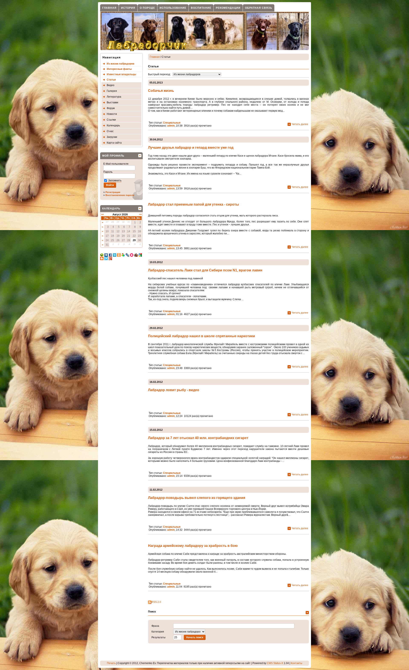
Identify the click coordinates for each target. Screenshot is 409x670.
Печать (111, 663)
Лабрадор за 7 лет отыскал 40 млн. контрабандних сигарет (198, 438)
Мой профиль (113, 155)
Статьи (111, 79)
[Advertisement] (117, 333)
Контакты (296, 663)
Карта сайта (114, 142)
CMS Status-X (275, 663)
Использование (173, 7)
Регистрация (112, 192)
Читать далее (300, 123)
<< (102, 214)
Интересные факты (119, 69)
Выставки (112, 102)
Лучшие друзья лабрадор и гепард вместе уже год (190, 147)
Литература (114, 96)
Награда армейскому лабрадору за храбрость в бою (193, 546)
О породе (147, 7)
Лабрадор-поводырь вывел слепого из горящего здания (196, 498)
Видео (110, 85)
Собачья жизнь (161, 90)
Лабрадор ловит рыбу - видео (173, 390)
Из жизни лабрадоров (120, 63)
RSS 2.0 (156, 602)
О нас (110, 131)
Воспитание (201, 7)
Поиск (152, 611)
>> (140, 214)
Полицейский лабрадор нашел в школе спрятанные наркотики (201, 336)
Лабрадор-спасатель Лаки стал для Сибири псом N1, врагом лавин (205, 270)
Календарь (113, 125)
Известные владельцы (121, 74)
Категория (157, 631)
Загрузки (112, 136)
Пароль (108, 171)
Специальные (172, 122)
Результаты (158, 637)
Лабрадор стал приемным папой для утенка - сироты (193, 204)
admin (171, 125)
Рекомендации (228, 7)
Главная (109, 7)
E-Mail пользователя (116, 163)
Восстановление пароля (119, 195)
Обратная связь (258, 7)
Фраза (155, 625)
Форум (111, 108)
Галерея (112, 90)
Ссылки (111, 119)
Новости (112, 113)
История (128, 7)
